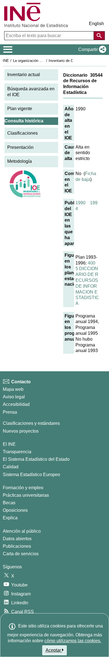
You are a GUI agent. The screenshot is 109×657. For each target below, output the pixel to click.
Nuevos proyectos (21, 431)
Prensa (10, 412)
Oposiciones (15, 510)
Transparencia (17, 451)
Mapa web (13, 389)
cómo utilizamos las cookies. (72, 640)
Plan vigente (19, 108)
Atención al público (22, 531)
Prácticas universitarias (26, 495)
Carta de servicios (21, 553)
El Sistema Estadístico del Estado (36, 459)
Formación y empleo (23, 487)
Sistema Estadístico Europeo (31, 474)
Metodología (19, 161)
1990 (80, 202)
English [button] (96, 23)
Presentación (20, 147)
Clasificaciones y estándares (31, 423)
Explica (10, 517)
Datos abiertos (17, 538)
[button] (91, 50)
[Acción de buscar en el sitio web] (99, 35)
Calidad (10, 466)
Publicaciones (17, 546)
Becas (9, 502)
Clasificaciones (22, 133)
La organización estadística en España (44, 61)
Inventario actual (23, 74)
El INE (9, 444)
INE (6, 61)
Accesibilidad (16, 404)
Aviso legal (14, 396)
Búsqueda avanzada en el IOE (30, 91)
